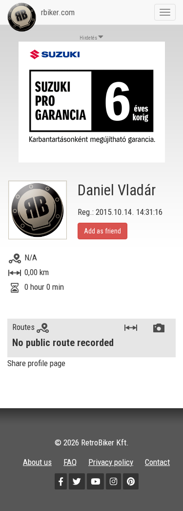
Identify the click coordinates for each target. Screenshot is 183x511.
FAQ (70, 462)
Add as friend (102, 231)
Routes (24, 327)
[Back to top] (154, 482)
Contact (157, 462)
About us (37, 462)
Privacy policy (110, 462)
